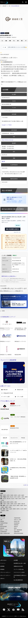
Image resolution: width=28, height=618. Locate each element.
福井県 (19, 496)
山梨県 (22, 496)
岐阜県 (11, 502)
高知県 (10, 507)
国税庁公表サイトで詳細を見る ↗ (9, 276)
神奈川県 (8, 498)
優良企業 (5, 389)
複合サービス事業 (3, 529)
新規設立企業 (20, 389)
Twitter (9, 610)
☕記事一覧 (25, 485)
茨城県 (23, 498)
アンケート (2, 563)
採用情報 (2, 566)
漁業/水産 (16, 526)
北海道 (1, 493)
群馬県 (2, 500)
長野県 (26, 496)
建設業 (7, 33)
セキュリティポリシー (5, 575)
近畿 (1, 503)
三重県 (15, 502)
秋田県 (15, 495)
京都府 (8, 503)
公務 (1, 519)
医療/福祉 (2, 521)
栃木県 (20, 498)
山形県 (19, 495)
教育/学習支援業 (3, 526)
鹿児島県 (3, 510)
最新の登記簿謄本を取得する (12, 229)
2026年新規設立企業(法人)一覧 (20, 576)
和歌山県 (23, 503)
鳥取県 (21, 505)
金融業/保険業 (16, 531)
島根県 (18, 505)
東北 (1, 495)
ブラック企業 (20, 396)
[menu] (26, 2)
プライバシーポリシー (5, 572)
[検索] (22, 2)
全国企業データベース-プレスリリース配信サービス (10, 616)
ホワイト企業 (6, 396)
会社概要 (16, 560)
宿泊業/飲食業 (16, 523)
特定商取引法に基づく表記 (20, 563)
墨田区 (3, 310)
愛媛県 (6, 507)
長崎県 (14, 508)
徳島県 (2, 507)
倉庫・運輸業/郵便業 (18, 529)
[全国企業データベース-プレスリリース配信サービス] (4, 2)
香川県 (25, 505)
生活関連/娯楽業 (3, 531)
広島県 (10, 505)
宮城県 (11, 495)
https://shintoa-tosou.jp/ (7, 139)
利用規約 (2, 569)
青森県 (4, 495)
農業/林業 (2, 528)
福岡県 (7, 508)
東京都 (2, 33)
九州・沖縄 (2, 508)
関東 (1, 498)
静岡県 (8, 502)
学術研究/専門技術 (3, 523)
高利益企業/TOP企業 (8, 393)
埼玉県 (12, 498)
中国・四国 (2, 505)
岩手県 (8, 495)
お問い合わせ (3, 560)
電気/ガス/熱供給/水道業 (5, 533)
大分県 (21, 508)
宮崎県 (25, 508)
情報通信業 (16, 524)
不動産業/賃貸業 (17, 517)
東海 (1, 502)
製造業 (15, 528)
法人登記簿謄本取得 (18, 580)
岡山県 (14, 505)
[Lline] (10, 41)
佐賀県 (10, 508)
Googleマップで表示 (7, 124)
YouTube (19, 610)
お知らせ (2, 578)
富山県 (11, 496)
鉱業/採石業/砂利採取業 (18, 533)
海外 (1, 512)
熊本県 (18, 508)
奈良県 (15, 503)
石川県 (15, 496)
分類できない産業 (17, 519)
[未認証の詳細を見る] (12, 35)
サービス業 (2, 517)
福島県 (22, 495)
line (4, 610)
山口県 (7, 505)
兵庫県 (11, 503)
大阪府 (4, 503)
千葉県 (16, 498)
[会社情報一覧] (14, 548)
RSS (23, 610)
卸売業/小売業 (16, 521)
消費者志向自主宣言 (18, 566)
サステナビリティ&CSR (19, 572)
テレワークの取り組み (19, 569)
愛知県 (4, 502)
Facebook (14, 610)
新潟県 (8, 496)
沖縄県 (7, 510)
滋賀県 (19, 503)
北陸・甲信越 (3, 496)
